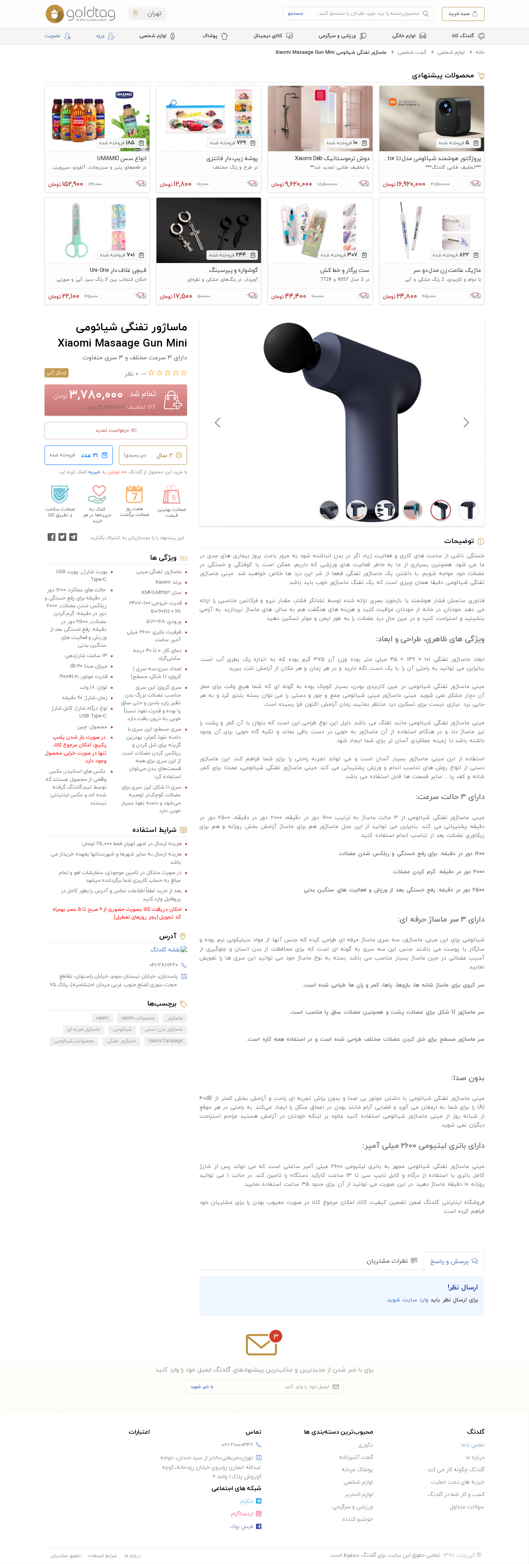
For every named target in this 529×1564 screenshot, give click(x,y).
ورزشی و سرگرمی (338, 35)
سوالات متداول (467, 1507)
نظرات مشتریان (387, 1261)
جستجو (295, 13)
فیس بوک (242, 1526)
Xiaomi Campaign (165, 1041)
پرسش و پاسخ (449, 1261)
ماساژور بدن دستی (163, 1029)
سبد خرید (459, 13)
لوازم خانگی (404, 35)
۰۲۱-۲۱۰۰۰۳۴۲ (237, 1445)
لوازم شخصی (153, 35)
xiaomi (102, 1018)
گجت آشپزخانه (356, 1457)
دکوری (365, 1445)
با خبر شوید (202, 1387)
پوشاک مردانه (357, 1470)
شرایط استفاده (103, 1556)
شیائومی (122, 1029)
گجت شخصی (412, 52)
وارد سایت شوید (407, 1300)
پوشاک (211, 35)
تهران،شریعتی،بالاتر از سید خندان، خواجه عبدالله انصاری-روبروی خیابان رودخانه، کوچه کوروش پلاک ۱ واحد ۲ (210, 1467)
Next (218, 422)
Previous (466, 422)
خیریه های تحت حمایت (457, 1482)
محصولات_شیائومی (74, 1041)
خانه (480, 52)
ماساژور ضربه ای (83, 1029)
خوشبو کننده (357, 1519)
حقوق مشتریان (66, 1556)
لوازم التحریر (359, 1494)
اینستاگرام (242, 1514)
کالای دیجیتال (269, 35)
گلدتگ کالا (464, 35)
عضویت (53, 35)
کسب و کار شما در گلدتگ (456, 1494)
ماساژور (175, 1018)
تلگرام (246, 1501)
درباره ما (475, 1457)
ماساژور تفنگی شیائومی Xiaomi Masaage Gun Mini (330, 52)
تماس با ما (472, 1445)
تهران (153, 13)
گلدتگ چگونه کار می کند (456, 1470)
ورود (100, 35)
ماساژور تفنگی (121, 1041)
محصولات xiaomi (138, 1018)
